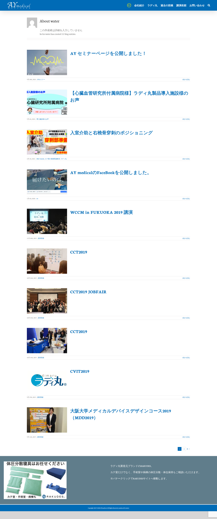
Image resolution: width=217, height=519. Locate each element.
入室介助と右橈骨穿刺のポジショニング (111, 132)
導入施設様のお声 (43, 119)
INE (38, 159)
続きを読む (186, 79)
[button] (209, 5)
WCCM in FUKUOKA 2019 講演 (101, 212)
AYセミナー (41, 79)
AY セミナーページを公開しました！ (108, 53)
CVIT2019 (79, 371)
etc (37, 198)
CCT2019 (78, 252)
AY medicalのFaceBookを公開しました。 (111, 172)
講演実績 (41, 238)
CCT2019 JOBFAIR (88, 291)
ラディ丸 (64, 159)
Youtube (41, 159)
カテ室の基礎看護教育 (52, 159)
